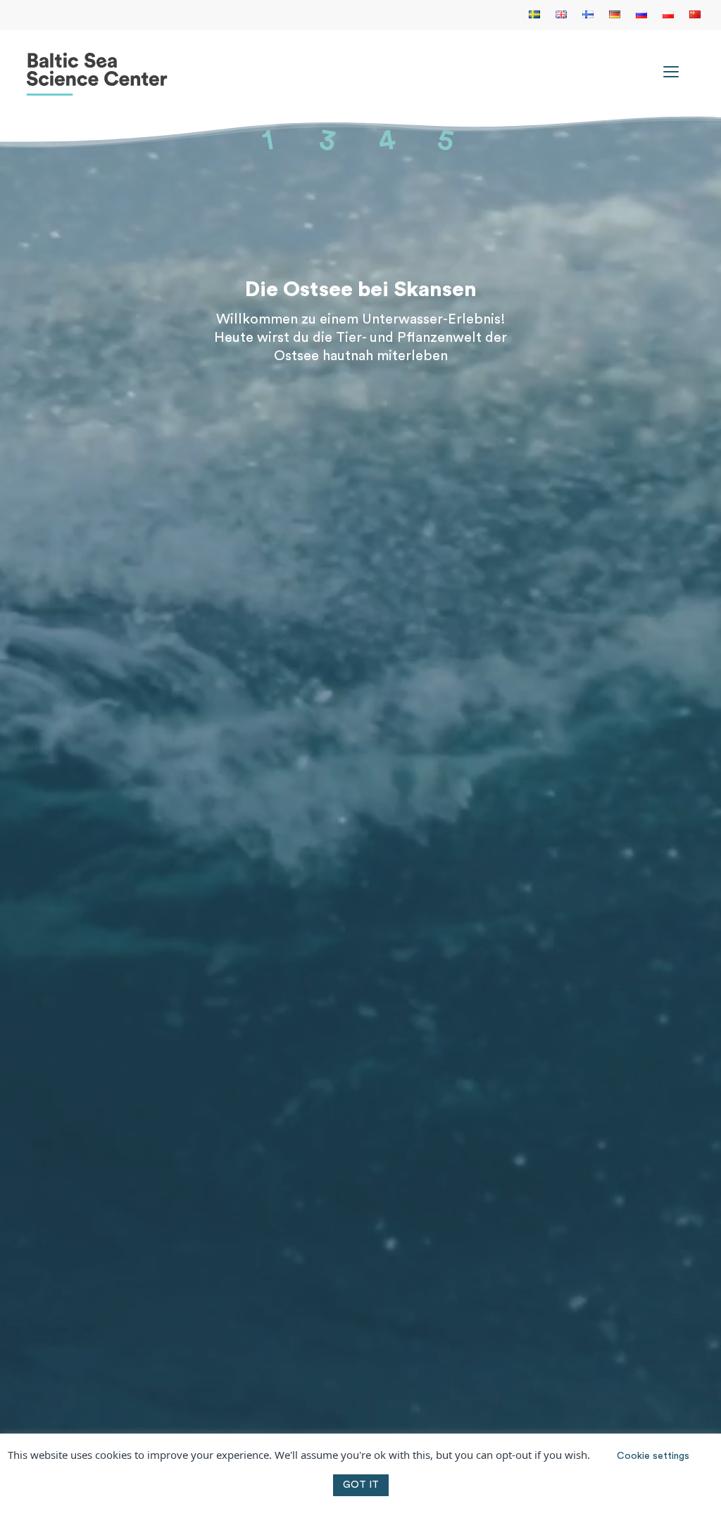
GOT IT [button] (361, 1485)
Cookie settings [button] (653, 1456)
